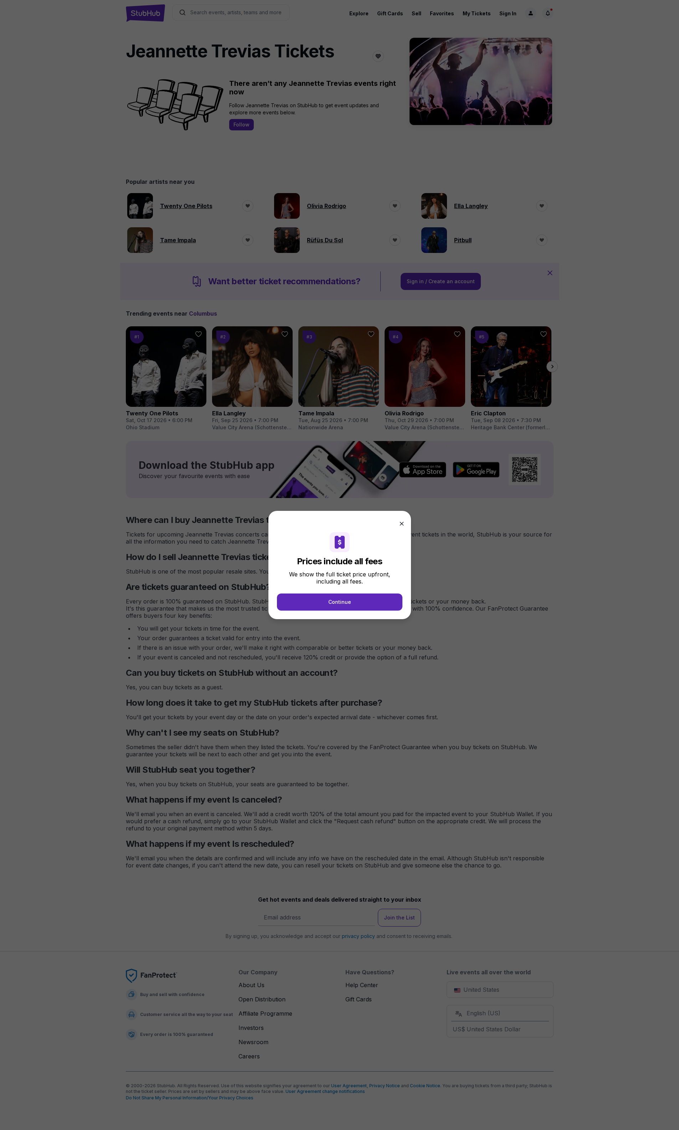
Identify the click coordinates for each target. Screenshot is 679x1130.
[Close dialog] (401, 523)
